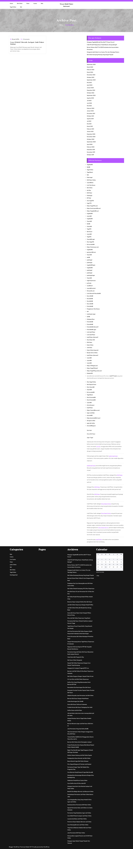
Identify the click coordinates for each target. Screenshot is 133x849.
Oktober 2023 (90, 77)
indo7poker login (91, 314)
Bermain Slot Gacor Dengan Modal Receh (78, 698)
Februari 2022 (90, 108)
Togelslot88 (90, 164)
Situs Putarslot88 (91, 397)
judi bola (89, 283)
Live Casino (13, 559)
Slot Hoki (89, 430)
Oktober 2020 (90, 139)
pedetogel (89, 260)
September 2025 (91, 64)
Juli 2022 (89, 100)
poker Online (13, 564)
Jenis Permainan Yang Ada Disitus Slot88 (77, 728)
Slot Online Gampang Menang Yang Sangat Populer (100, 54)
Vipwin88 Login (91, 239)
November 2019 (91, 152)
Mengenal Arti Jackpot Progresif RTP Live (78, 668)
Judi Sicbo (89, 347)
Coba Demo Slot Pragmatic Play (75, 657)
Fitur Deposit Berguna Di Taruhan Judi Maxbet (79, 764)
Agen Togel (90, 437)
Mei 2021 (89, 123)
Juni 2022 (89, 103)
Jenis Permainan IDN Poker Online (76, 833)
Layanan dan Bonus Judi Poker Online (77, 819)
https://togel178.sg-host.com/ (94, 370)
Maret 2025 (90, 67)
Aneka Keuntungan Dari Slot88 (75, 701)
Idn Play (89, 190)
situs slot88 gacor (91, 425)
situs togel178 (90, 200)
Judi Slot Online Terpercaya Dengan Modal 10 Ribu (80, 604)
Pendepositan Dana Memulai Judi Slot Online (78, 758)
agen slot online (91, 423)
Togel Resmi (90, 172)
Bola (42, 3)
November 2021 (91, 113)
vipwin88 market (91, 288)
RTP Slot (89, 198)
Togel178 (89, 229)
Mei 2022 (89, 105)
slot (88, 311)
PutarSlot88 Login (91, 329)
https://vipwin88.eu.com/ (93, 410)
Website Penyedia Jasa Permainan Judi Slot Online (80, 695)
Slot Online (19, 3)
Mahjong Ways (91, 319)
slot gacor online (91, 420)
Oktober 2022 (90, 93)
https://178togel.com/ (92, 365)
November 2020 (91, 136)
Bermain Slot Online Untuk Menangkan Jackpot (79, 742)
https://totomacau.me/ (93, 247)
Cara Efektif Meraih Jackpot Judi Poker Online (79, 816)
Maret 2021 (90, 126)
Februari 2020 (90, 147)
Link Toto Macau (91, 185)
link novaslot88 (90, 244)
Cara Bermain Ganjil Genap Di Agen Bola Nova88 (80, 772)
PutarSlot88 (90, 306)
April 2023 (89, 85)
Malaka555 (90, 373)
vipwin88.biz (90, 182)
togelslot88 (90, 213)
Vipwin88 (89, 221)
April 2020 (89, 144)
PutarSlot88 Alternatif (92, 327)
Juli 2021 (89, 121)
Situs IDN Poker (91, 434)
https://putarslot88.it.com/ (93, 418)
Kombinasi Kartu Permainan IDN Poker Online (79, 804)
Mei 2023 (89, 82)
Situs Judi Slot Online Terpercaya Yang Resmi (78, 618)
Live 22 (98, 446)
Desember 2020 (91, 134)
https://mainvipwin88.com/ (94, 208)
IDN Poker (89, 193)
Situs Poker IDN (91, 340)
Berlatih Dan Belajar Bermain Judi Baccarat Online (80, 791)
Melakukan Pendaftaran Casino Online (77, 780)
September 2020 (91, 142)
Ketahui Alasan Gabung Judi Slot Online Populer (79, 755)
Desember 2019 (91, 149)
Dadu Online (90, 345)
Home (11, 3)
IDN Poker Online (91, 180)
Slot (21, 7)
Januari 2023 (90, 87)
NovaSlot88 (90, 298)
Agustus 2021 (90, 118)
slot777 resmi (113, 376)
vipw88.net (90, 285)
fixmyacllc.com (91, 291)
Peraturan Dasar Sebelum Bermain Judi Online (79, 821)
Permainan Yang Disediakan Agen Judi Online (79, 813)
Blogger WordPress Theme (16, 847)
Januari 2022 (90, 111)
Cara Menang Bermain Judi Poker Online (77, 824)
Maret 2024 (90, 72)
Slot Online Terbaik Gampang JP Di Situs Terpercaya (80, 588)
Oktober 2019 (90, 154)
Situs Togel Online (91, 382)
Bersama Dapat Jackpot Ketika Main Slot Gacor (79, 602)
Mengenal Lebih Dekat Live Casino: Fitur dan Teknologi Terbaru (103, 52)
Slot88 (88, 167)
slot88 (88, 257)
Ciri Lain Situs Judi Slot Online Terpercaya (78, 679)
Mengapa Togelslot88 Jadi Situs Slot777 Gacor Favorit (100, 42)
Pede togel (89, 177)
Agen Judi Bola (91, 413)
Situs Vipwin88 (90, 387)
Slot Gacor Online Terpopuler (74, 660)
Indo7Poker (90, 407)
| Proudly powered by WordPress (40, 847)
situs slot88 (89, 415)
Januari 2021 (90, 131)
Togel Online (13, 7)
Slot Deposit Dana (91, 384)
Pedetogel (89, 195)
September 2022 (91, 95)
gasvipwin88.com (91, 252)
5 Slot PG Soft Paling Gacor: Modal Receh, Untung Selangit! (102, 44)
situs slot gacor (90, 405)
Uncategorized (13, 575)
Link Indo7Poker (91, 332)
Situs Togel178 (90, 242)
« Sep (97, 575)
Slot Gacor (89, 231)
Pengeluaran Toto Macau (93, 309)
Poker (27, 3)
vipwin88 (89, 216)
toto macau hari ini (103, 527)
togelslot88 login (91, 265)
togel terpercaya (91, 280)
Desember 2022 (91, 90)
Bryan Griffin (15, 39)
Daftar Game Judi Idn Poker (74, 710)
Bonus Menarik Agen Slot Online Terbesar (77, 761)
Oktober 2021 (90, 116)
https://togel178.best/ (92, 368)
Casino (35, 3)
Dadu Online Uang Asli (92, 350)
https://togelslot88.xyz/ (93, 211)
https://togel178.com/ (92, 206)
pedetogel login (91, 275)
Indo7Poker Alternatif (92, 337)
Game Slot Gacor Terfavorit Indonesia (77, 704)
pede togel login (113, 456)
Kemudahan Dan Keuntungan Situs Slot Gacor (79, 687)
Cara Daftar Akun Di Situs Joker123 (76, 783)
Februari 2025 (90, 69)
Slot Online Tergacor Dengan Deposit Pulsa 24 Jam (80, 676)
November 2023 (91, 74)
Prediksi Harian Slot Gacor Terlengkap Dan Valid (79, 707)
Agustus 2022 (90, 98)
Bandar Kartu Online (92, 352)
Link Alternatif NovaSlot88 (94, 293)
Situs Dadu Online (106, 504)
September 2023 (91, 80)
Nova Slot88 (90, 296)
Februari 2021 (90, 129)
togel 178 (89, 203)
